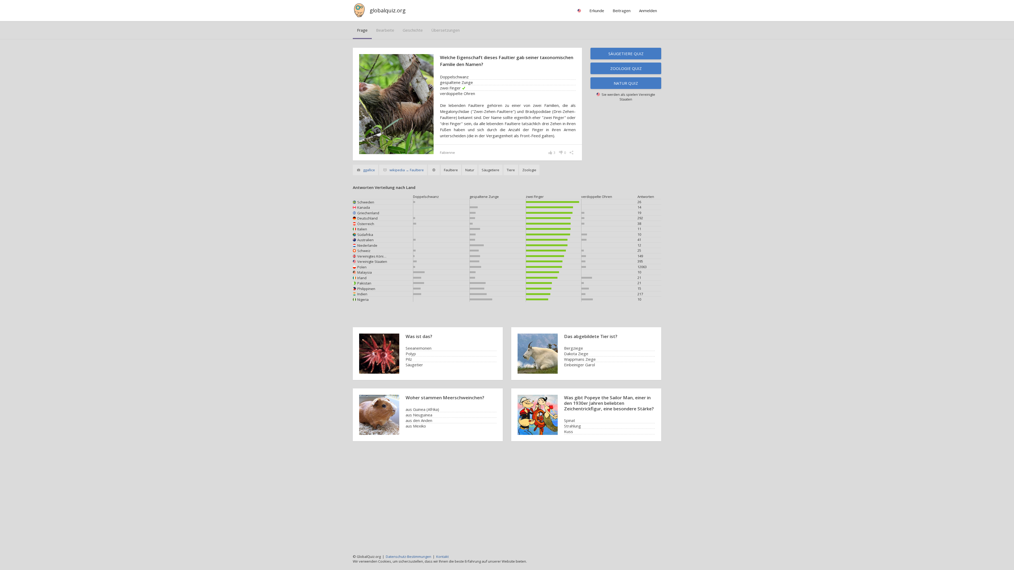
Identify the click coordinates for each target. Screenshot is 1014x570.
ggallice (369, 170)
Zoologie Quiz (626, 68)
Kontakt (442, 556)
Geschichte (413, 30)
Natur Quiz (626, 83)
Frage (362, 30)
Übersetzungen (445, 30)
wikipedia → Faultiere (406, 170)
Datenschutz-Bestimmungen (408, 556)
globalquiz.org (388, 10)
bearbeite (385, 30)
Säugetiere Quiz (626, 53)
